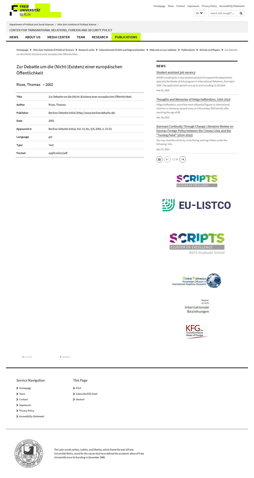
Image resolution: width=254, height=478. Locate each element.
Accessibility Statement (231, 6)
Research (100, 37)
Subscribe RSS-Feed (86, 393)
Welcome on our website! (163, 49)
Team (171, 6)
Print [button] (78, 388)
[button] (199, 13)
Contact (180, 6)
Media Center (58, 37)
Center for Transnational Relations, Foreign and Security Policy (61, 30)
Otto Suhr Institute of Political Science (77, 24)
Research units (86, 49)
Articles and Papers (210, 49)
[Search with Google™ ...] (241, 13)
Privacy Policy (209, 6)
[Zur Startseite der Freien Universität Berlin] (35, 10)
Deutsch (80, 399)
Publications (126, 37)
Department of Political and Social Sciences (33, 24)
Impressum (193, 6)
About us (32, 37)
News (14, 37)
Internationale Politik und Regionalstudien (122, 49)
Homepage (159, 6)
